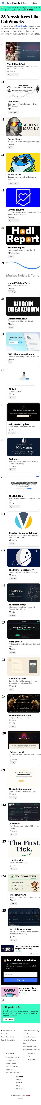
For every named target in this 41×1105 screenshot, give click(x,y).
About (18, 1079)
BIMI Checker (11, 1069)
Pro (29, 1056)
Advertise (31, 1059)
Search (35, 3)
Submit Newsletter (8, 1040)
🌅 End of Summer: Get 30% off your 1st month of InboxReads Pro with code (19, 9)
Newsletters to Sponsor (31, 1049)
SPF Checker (10, 1060)
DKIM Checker (11, 1063)
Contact (19, 1083)
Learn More (9, 1019)
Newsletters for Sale (30, 1046)
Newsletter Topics (29, 1040)
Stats (24, 1043)
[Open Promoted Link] (3, 1000)
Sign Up (20, 980)
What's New (20, 1089)
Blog (17, 1086)
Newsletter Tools (29, 1037)
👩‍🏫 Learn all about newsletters (20, 960)
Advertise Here (34, 954)
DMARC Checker (12, 1066)
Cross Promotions (7, 1037)
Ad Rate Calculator (12, 1072)
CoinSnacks (21, 26)
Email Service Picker (13, 1057)
